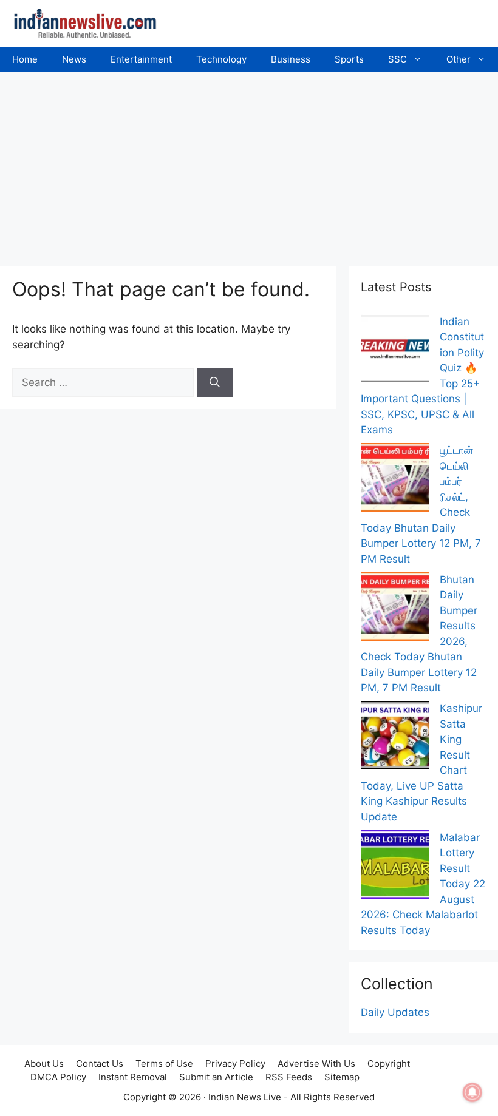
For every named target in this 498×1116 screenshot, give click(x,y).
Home (25, 59)
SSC (397, 59)
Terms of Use (164, 1063)
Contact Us (99, 1063)
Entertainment (141, 59)
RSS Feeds (288, 1077)
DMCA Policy (58, 1077)
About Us (44, 1063)
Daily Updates (395, 1012)
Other (458, 59)
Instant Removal (132, 1077)
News (74, 59)
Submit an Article (216, 1077)
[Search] (215, 382)
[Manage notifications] (472, 1092)
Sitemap (342, 1077)
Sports (349, 59)
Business (290, 59)
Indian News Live (244, 1097)
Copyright (388, 1063)
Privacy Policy (235, 1063)
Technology (221, 59)
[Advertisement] (249, 163)
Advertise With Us (316, 1063)
